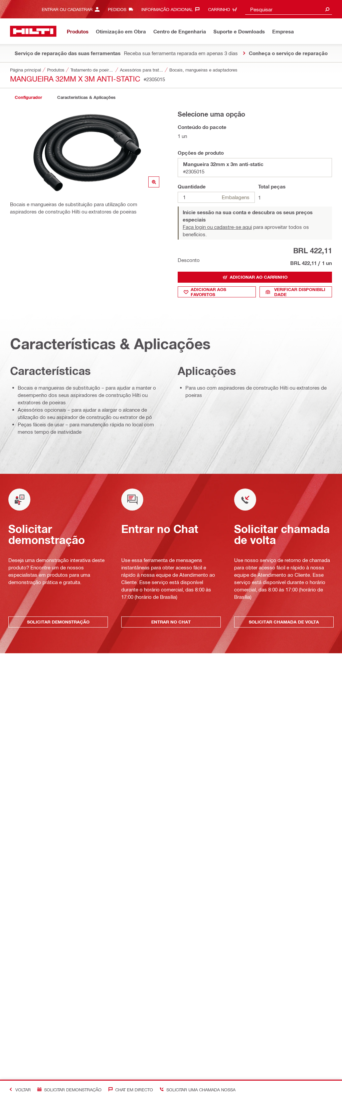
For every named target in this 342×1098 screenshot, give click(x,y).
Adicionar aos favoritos (208, 292)
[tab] (28, 97)
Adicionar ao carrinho (259, 277)
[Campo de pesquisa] (327, 9)
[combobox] (288, 9)
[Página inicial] (33, 31)
